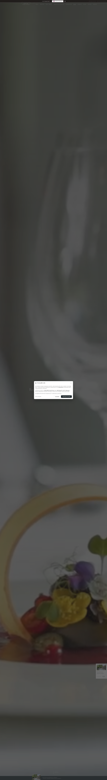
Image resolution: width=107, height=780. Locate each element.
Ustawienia (57, 396)
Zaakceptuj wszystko (66, 396)
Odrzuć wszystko (38, 396)
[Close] (65, 1)
